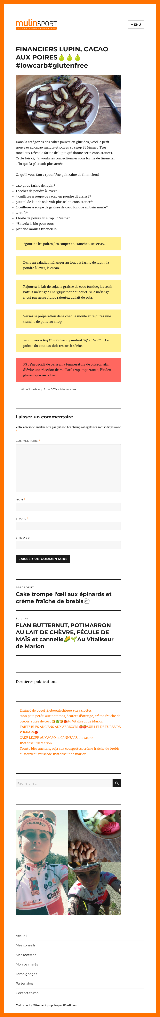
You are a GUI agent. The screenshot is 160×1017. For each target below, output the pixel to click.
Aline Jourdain (30, 389)
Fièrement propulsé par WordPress (55, 1005)
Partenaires (25, 983)
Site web (23, 537)
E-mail (22, 518)
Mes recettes (68, 389)
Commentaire (28, 440)
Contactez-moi (27, 993)
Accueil (21, 936)
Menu (136, 24)
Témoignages (26, 974)
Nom (21, 499)
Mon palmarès (27, 964)
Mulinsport (23, 1005)
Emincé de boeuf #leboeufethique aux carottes (56, 710)
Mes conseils (26, 945)
